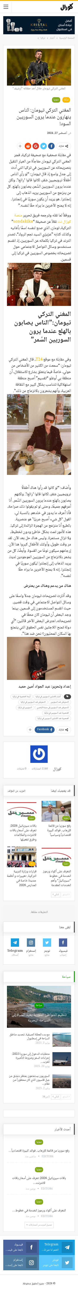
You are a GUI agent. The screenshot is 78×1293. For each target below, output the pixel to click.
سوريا (56, 99)
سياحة (39, 1005)
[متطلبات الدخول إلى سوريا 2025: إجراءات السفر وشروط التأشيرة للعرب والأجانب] (61, 1059)
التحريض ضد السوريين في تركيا (33, 702)
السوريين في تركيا (25, 707)
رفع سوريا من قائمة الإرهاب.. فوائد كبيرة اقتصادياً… (39, 1151)
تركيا (66, 99)
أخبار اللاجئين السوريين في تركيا (48, 696)
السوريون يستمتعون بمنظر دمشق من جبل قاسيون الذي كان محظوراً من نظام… (29, 1080)
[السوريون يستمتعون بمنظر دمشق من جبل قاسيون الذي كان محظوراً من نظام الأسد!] (61, 1081)
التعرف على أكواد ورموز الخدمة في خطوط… (39, 1211)
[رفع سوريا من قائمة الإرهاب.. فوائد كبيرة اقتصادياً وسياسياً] (56, 811)
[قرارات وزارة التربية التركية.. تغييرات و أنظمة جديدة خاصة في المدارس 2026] (21, 856)
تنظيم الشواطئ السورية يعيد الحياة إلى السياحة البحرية (39, 1017)
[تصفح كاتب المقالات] (39, 754)
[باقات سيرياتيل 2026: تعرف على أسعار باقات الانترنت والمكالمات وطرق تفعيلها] (21, 811)
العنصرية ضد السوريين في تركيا (56, 713)
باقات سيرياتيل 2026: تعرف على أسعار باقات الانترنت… (39, 1181)
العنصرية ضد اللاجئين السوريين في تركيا (53, 718)
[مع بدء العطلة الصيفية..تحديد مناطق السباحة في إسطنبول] (61, 1040)
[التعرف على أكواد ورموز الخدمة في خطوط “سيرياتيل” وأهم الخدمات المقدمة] (56, 856)
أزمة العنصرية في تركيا (22, 696)
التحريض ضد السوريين (60, 702)
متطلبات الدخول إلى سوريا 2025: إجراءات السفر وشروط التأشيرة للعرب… (31, 1058)
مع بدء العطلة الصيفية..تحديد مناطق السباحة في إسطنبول (30, 1036)
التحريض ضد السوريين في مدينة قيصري (53, 707)
